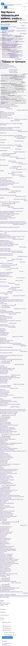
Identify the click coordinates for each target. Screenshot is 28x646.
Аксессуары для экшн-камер (7, 326)
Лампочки (2, 537)
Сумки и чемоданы (5, 505)
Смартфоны (10, 207)
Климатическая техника (7, 415)
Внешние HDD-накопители (7, 114)
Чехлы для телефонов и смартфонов (9, 213)
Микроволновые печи (5, 379)
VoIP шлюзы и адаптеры (19, 199)
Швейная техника (15, 406)
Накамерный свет (4, 332)
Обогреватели (4, 426)
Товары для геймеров (18, 239)
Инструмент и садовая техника (9, 434)
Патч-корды (3, 179)
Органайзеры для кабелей (7, 212)
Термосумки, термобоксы (6, 513)
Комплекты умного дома (6, 532)
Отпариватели (4, 393)
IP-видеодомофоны (5, 528)
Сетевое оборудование (7, 153)
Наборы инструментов (6, 456)
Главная (2, 600)
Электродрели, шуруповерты (8, 439)
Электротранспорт (5, 492)
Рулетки (2, 452)
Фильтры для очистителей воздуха (9, 425)
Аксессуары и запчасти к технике (9, 412)
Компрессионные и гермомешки (8, 516)
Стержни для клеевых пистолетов (9, 469)
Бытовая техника (6, 361)
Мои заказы (3, 609)
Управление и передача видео (8, 550)
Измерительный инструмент (7, 449)
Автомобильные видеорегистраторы (9, 588)
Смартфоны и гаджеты (7, 203)
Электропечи (3, 381)
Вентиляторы (3, 421)
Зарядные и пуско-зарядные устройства (14, 593)
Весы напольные (4, 500)
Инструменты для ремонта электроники (10, 145)
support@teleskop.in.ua (10, 634)
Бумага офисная (4, 297)
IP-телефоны (11, 173)
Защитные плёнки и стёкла (7, 215)
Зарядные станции (5, 575)
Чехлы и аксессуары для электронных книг (11, 251)
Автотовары (4, 584)
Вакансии (4, 644)
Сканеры (8, 269)
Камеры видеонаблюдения (7, 546)
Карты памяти (3, 116)
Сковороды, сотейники (6, 555)
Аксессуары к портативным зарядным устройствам (13, 223)
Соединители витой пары (6, 184)
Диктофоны (10, 260)
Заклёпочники (3, 461)
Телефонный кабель (5, 189)
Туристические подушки (6, 515)
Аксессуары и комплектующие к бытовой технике (13, 409)
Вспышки (2, 331)
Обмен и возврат (4, 604)
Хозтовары (3, 572)
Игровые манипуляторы (6, 241)
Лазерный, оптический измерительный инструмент (13, 451)
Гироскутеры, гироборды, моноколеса (10, 495)
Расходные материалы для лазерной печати (11, 299)
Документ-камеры (5, 341)
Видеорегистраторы (5, 547)
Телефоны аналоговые (6, 293)
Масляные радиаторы (6, 430)
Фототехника (11, 327)
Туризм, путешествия (5, 512)
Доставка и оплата (5, 603)
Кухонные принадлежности (7, 558)
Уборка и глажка (14, 388)
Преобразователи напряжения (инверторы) (11, 591)
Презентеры (3, 339)
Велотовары (3, 520)
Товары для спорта (5, 488)
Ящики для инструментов (6, 457)
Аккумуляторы (3, 356)
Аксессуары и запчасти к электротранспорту (12, 496)
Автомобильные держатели (7, 589)
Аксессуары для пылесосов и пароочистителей (12, 410)
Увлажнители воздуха (5, 423)
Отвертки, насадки (5, 459)
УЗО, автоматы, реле (5, 566)
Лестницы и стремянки (6, 476)
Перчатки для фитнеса (6, 491)
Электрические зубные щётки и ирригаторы (11, 499)
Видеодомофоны (4, 529)
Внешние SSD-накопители (7, 112)
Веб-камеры (3, 124)
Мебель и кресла (4, 567)
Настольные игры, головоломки (8, 581)
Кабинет (2, 618)
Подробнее (4, 28)
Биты (1, 466)
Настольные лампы (5, 539)
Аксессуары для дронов (6, 255)
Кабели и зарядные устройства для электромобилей (14, 595)
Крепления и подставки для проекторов (10, 343)
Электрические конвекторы (7, 427)
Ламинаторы (11, 283)
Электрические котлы (6, 433)
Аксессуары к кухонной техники (8, 413)
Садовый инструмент (5, 482)
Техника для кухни (15, 375)
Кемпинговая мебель (5, 571)
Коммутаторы (12, 161)
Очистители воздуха (5, 422)
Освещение (3, 535)
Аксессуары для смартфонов (7, 217)
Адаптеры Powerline (16, 172)
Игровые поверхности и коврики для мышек (11, 123)
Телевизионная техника (19, 308)
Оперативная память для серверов (9, 106)
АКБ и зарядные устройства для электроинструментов (8, 471)
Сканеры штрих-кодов (6, 276)
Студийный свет (4, 334)
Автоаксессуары (4, 597)
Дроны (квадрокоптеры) (6, 253)
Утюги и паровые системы (7, 395)
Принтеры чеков (4, 275)
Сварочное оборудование (7, 444)
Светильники (3, 541)
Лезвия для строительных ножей (8, 473)
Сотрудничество (6, 643)
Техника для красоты (18, 397)
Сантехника (3, 576)
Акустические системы (6, 318)
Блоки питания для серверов (7, 104)
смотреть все (3, 185)
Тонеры (2, 302)
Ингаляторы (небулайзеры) (7, 503)
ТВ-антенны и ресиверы (6, 311)
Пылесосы (2, 389)
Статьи (2, 605)
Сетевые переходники (19, 151)
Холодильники (3, 367)
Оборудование (4, 453)
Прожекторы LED (4, 542)
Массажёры (3, 502)
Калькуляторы (12, 288)
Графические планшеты (6, 128)
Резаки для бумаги (15, 287)
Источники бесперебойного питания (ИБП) (11, 135)
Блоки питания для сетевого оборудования (13, 201)
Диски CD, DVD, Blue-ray (6, 118)
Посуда (2, 552)
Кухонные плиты (4, 371)
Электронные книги (5, 249)
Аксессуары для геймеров (7, 243)
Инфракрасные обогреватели (8, 429)
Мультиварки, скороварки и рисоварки (10, 377)
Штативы (2, 328)
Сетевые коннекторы (5, 180)
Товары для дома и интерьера (9, 522)
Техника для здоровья (5, 498)
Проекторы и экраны (17, 336)
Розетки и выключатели (6, 564)
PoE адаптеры (12, 192)
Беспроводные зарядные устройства (9, 227)
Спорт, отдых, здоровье (7, 485)
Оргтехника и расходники (8, 265)
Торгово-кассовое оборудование (12, 272)
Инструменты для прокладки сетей (9, 183)
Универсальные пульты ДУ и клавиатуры (10, 312)
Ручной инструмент (5, 455)
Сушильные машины (5, 387)
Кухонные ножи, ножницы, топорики (9, 559)
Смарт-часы (3, 234)
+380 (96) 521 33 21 (6, 626)
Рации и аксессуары (17, 259)
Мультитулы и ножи (5, 517)
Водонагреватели (5, 418)
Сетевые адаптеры (16, 166)
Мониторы (9, 108)
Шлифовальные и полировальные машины (11, 443)
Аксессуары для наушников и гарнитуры (10, 320)
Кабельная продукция (18, 187)
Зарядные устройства (19, 224)
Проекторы (3, 338)
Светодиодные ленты (5, 538)
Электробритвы (4, 402)
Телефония (10, 291)
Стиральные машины (5, 385)
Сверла (2, 468)
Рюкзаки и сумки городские (7, 507)
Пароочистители (4, 391)
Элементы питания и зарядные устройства (11, 355)
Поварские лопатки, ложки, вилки (8, 560)
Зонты (1, 509)
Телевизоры (3, 310)
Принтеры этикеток (5, 273)
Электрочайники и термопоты (8, 376)
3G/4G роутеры (14, 157)
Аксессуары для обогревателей (8, 431)
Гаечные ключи (4, 460)
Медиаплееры (3, 324)
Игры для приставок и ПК (6, 245)
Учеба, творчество (16, 582)
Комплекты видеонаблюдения (8, 549)
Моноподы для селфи (5, 216)
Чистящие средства (17, 290)
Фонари (2, 504)
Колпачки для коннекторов (7, 181)
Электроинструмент (5, 438)
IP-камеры (2, 545)
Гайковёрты (3, 442)
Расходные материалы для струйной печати (11, 301)
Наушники (2, 315)
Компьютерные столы (5, 570)
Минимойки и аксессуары (6, 477)
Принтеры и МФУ (14, 268)
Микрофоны (3, 319)
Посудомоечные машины (6, 369)
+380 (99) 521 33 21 (6, 630)
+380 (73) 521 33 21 (6, 628)
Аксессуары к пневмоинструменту (9, 448)
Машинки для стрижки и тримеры (8, 401)
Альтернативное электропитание (9, 573)
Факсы (6, 294)
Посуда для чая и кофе (6, 556)
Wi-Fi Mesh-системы (17, 162)
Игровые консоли (4, 240)
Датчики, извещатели (5, 533)
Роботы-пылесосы (5, 392)
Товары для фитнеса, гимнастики (8, 490)
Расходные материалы (19, 295)
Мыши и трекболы (15, 120)
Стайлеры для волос (5, 400)
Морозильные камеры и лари (7, 368)
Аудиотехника (12, 314)
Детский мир (5, 578)
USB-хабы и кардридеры (20, 136)
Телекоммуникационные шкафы (8, 195)
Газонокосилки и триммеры (7, 479)
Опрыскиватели (4, 481)
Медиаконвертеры (16, 191)
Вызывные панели (4, 530)
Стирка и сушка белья (18, 384)
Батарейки (3, 358)
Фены (1, 399)
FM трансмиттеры (4, 590)
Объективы (3, 330)
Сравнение (3, 612)
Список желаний (4, 615)
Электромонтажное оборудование (9, 563)
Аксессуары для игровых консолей (9, 244)
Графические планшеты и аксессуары (10, 127)
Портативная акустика (6, 316)
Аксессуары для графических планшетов (11, 130)
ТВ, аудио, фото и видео (8, 305)
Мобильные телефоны (18, 208)
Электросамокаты (5, 494)
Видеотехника (13, 323)
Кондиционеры (4, 419)
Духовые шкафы (4, 372)
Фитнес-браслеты (5, 235)
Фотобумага (3, 298)
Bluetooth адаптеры (17, 175)
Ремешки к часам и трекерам (7, 237)
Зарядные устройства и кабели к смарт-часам (12, 236)
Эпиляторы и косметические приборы (10, 404)
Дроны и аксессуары (17, 252)
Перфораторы (4, 440)
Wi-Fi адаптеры (13, 168)
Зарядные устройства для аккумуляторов (11, 359)
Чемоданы (2, 508)
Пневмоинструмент (5, 447)
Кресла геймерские (5, 568)
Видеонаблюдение (5, 543)
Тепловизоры (3, 519)
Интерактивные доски (19, 344)
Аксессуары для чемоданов (7, 511)
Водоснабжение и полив (6, 483)
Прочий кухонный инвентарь (7, 562)
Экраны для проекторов (6, 340)
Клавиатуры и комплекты (20, 119)
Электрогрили (4, 380)
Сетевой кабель (4, 188)
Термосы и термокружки (6, 554)
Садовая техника (4, 478)
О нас (1, 601)
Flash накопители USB (5, 115)
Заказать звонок (8, 637)
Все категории (6, 155)
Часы (5, 232)
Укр (3, 620)
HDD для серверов (5, 107)
